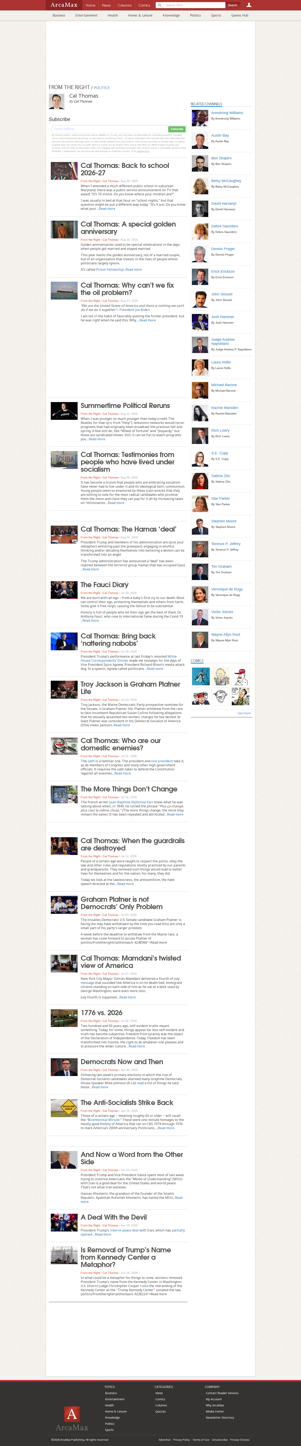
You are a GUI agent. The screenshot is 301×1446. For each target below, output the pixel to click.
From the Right (90, 181)
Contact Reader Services (222, 1393)
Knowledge (171, 15)
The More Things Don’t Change (129, 788)
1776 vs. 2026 (101, 1012)
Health (113, 15)
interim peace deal (124, 1230)
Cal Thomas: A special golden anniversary (128, 227)
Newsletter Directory (220, 1417)
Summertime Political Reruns (125, 404)
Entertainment (86, 15)
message (87, 982)
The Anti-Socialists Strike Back (127, 1101)
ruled (144, 1286)
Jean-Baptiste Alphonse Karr (131, 802)
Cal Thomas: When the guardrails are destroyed (132, 844)
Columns (161, 1405)
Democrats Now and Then (122, 1061)
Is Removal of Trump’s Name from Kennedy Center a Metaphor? (126, 1256)
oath (91, 761)
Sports (216, 15)
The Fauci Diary (105, 584)
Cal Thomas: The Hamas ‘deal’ (129, 528)
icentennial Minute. (105, 1119)
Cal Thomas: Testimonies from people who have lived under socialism (127, 461)
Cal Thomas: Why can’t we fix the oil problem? (127, 288)
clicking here (143, 151)
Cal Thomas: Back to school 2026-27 (125, 168)
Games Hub (239, 15)
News (159, 1393)
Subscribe (177, 129)
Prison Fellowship (110, 269)
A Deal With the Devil (114, 1216)
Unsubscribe (220, 1440)
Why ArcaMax (215, 1405)
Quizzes (160, 1411)
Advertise (165, 1440)
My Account (214, 1399)
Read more (107, 208)
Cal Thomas (110, 181)
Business (59, 15)
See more (244, 713)
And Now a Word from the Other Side (132, 1157)
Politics (195, 15)
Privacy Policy (181, 1440)
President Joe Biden (134, 309)
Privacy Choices (240, 1440)
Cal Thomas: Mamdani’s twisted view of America (131, 961)
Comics (160, 1399)
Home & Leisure (140, 15)
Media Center (215, 1411)
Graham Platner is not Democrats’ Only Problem (122, 902)
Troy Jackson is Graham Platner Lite (130, 687)
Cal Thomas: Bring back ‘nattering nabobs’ (118, 639)
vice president (162, 761)
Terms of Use (200, 1440)
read (140, 1083)
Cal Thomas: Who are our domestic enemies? (121, 743)
